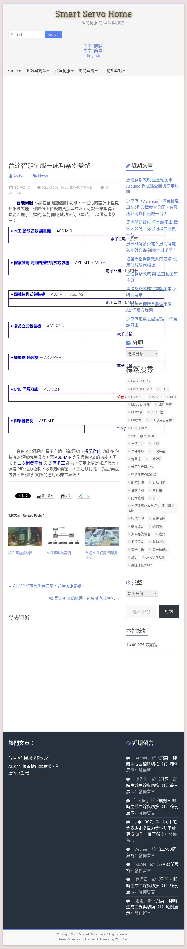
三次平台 (137, 443)
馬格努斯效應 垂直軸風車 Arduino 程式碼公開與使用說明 (152, 186)
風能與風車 (88, 70)
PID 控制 (124, 429)
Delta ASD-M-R (69, 187)
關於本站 (114, 70)
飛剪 (134, 557)
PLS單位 (157, 412)
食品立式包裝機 (27, 326)
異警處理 (158, 518)
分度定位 (124, 397)
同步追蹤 (137, 498)
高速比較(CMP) (142, 565)
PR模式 (136, 420)
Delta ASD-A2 (50, 187)
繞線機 (157, 526)
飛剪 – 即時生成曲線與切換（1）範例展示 (152, 764)
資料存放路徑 (140, 534)
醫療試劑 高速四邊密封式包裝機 (41, 262)
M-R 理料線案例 (59, 553)
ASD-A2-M (56, 326)
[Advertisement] (93, 113)
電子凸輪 (118, 239)
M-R (173, 397)
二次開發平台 (30, 463)
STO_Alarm (139, 428)
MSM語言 (165, 404)
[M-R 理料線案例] (63, 536)
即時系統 (137, 482)
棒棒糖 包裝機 (26, 357)
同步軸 (157, 490)
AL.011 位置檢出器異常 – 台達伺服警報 (44, 586)
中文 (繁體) (93, 45)
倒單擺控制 (23, 421)
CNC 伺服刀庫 (26, 389)
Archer (19, 176)
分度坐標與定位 (142, 467)
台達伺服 (62, 70)
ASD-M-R (64, 231)
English (93, 55)
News (43, 176)
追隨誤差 (137, 542)
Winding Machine (143, 436)
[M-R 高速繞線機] (25, 536)
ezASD (157, 397)
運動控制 (158, 542)
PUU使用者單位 (161, 420)
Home (12, 70)
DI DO (164, 389)
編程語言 (137, 526)
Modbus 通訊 (140, 404)
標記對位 (92, 451)
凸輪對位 (155, 459)
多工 (155, 498)
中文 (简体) (93, 50)
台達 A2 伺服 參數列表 (28, 757)
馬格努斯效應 (155, 557)
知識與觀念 (36, 70)
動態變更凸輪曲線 (144, 474)
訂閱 (169, 611)
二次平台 (158, 451)
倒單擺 (136, 459)
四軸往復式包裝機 (29, 294)
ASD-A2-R (52, 389)
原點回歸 (158, 482)
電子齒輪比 (160, 549)
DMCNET (137, 397)
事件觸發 (137, 451)
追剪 (162, 534)
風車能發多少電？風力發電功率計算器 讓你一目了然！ (151, 828)
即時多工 (56, 463)
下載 (155, 443)
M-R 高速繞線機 (20, 553)
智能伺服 (86, 187)
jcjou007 (143, 821)
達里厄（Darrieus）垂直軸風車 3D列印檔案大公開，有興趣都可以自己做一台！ (152, 207)
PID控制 (136, 412)
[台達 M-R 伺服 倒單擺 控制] (102, 536)
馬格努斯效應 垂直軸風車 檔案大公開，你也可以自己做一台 (152, 228)
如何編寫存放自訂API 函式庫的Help (151, 508)
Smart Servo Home (93, 13)
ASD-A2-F (102, 262)
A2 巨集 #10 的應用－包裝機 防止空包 (84, 598)
